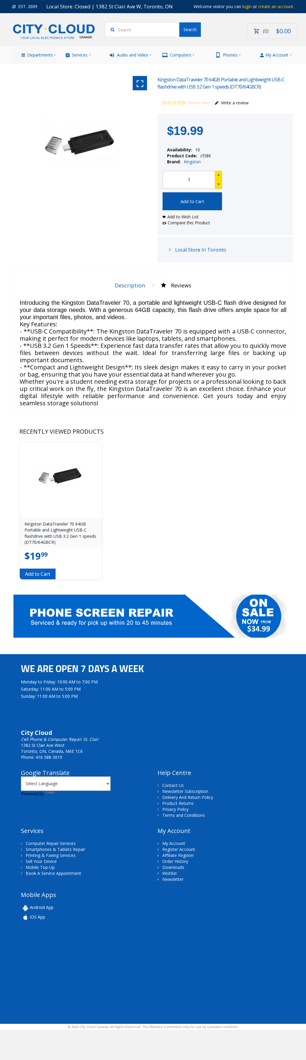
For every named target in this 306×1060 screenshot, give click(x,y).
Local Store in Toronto (200, 249)
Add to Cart (192, 201)
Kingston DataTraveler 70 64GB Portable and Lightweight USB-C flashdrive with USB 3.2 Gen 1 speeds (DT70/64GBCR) (60, 533)
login (247, 6)
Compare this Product (189, 223)
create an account (275, 6)
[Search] (190, 29)
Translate (65, 793)
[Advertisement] (62, 971)
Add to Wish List (183, 217)
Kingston (192, 162)
